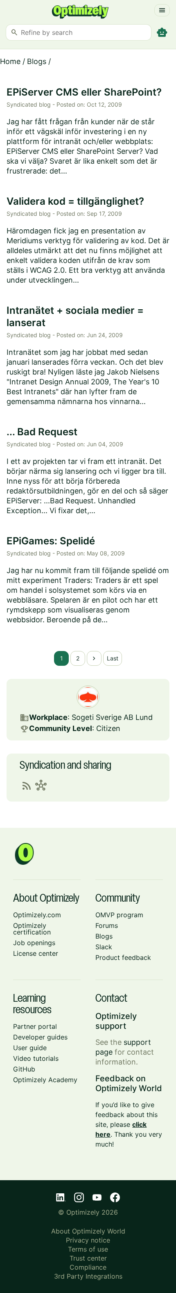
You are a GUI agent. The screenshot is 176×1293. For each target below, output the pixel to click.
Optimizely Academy (45, 1080)
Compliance (88, 1267)
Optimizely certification (32, 928)
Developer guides (40, 1037)
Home (10, 61)
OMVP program (119, 915)
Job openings (34, 943)
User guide (30, 1048)
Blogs (36, 61)
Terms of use (88, 1249)
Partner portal (35, 1026)
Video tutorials (36, 1058)
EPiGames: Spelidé (51, 541)
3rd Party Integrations (88, 1276)
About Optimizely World (88, 1231)
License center (35, 953)
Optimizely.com (37, 915)
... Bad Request (42, 432)
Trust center (88, 1258)
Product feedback (123, 957)
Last (112, 658)
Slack (103, 947)
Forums (106, 925)
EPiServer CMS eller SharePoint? (84, 92)
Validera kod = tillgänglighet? (75, 201)
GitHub (24, 1069)
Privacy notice (88, 1240)
